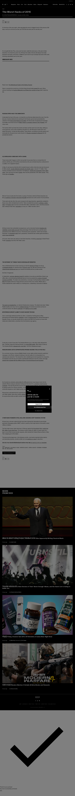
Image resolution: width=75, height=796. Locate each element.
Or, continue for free (38, 410)
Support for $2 (39, 404)
